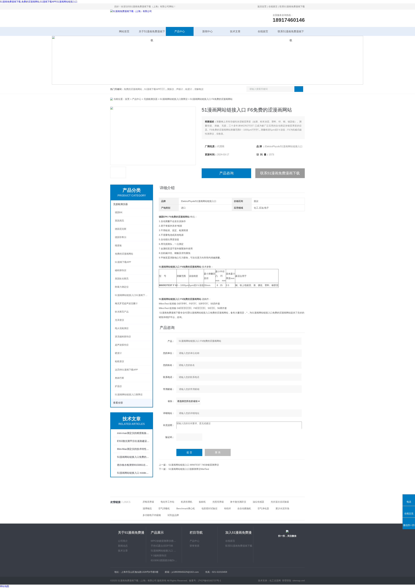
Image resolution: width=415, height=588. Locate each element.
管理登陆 (286, 580)
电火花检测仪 (122, 328)
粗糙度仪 (119, 361)
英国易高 (119, 220)
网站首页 (124, 31)
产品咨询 (226, 173)
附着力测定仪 (122, 287)
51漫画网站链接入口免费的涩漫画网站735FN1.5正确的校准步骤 (133, 457)
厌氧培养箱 (148, 501)
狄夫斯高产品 (122, 311)
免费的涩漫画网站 (124, 253)
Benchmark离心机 (185, 508)
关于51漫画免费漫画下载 (152, 33)
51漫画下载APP (123, 262)
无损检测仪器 (150, 99)
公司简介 (123, 540)
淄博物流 (147, 508)
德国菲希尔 (120, 237)
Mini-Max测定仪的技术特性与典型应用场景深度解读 (133, 449)
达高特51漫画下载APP (126, 369)
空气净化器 (263, 508)
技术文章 (235, 31)
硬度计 (118, 353)
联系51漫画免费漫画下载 (292, 6)
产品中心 (179, 31)
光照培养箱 (218, 501)
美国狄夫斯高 (122, 278)
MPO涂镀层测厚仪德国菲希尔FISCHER (164, 540)
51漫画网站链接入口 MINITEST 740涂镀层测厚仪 (194, 464)
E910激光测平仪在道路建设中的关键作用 (133, 441)
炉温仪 (118, 386)
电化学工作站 (167, 501)
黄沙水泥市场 (282, 508)
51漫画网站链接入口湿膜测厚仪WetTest (189, 469)
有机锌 (227, 508)
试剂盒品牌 (173, 515)
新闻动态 (123, 545)
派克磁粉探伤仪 (123, 336)
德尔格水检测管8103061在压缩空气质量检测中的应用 (133, 464)
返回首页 (262, 6)
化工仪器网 (275, 580)
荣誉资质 (194, 545)
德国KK (118, 212)
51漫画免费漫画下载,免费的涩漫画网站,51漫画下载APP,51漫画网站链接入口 (38, 1)
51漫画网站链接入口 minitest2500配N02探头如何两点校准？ (133, 472)
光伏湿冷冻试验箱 (280, 501)
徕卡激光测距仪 (238, 501)
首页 (127, 99)
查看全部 (118, 402)
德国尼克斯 (120, 229)
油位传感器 (258, 501)
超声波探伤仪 (122, 345)
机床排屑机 (186, 501)
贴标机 (202, 501)
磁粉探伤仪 (120, 270)
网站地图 (4, 586)
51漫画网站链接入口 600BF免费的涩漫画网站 (164, 550)
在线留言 (273, 6)
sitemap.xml (298, 580)
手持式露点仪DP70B (162, 545)
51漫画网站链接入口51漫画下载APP (133, 295)
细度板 (118, 245)
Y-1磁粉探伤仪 (158, 555)
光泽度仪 (119, 320)
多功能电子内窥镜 (152, 515)
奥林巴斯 (119, 378)
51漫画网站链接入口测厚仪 (174, 99)
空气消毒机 (164, 508)
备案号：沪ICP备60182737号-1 (205, 580)
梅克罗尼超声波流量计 (126, 303)
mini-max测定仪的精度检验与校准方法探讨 (133, 433)
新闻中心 (207, 31)
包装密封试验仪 (209, 508)
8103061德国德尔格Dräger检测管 (164, 560)
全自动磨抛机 (244, 508)
